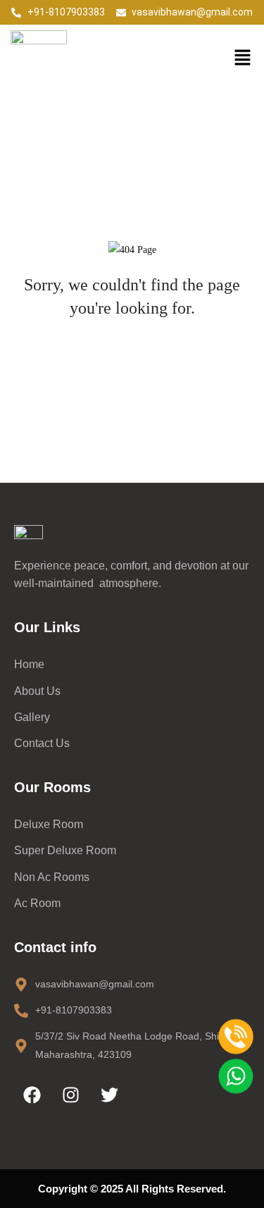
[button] (243, 58)
